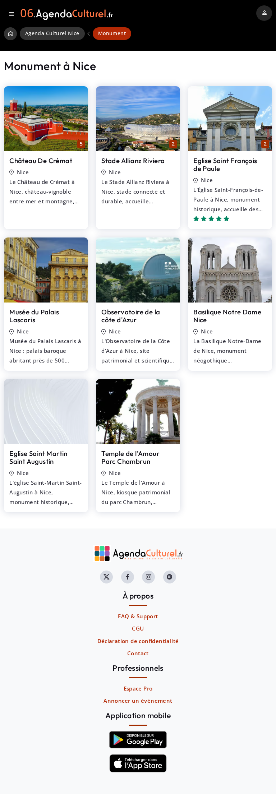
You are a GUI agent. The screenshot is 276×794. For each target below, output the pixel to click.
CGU (138, 628)
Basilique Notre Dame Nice (227, 316)
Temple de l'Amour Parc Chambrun (130, 457)
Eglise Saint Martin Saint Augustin (38, 457)
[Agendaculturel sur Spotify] (169, 577)
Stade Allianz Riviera (133, 160)
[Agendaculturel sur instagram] (148, 577)
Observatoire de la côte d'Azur (130, 316)
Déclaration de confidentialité (138, 641)
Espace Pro (138, 688)
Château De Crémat (40, 160)
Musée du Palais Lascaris (34, 316)
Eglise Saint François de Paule (225, 164)
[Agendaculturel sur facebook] (127, 577)
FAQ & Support (138, 616)
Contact (138, 653)
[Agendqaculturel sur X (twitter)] (106, 577)
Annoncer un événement (138, 700)
